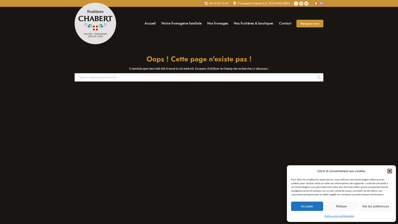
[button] (390, 171)
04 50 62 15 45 (218, 3)
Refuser (341, 206)
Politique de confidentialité (339, 216)
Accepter (307, 206)
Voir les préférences (375, 206)
